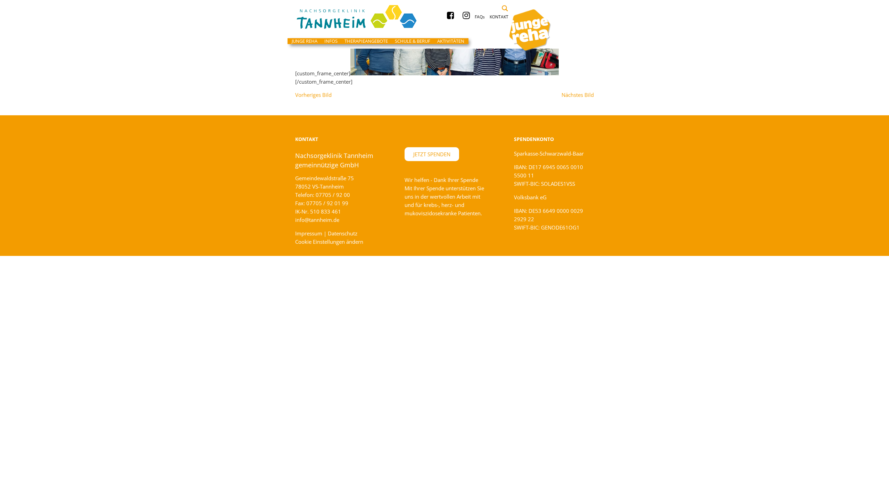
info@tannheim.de (317, 219)
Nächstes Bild (578, 94)
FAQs (480, 17)
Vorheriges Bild (313, 94)
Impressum (308, 233)
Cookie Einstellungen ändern (329, 241)
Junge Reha (361, 17)
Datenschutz (342, 233)
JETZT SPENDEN (431, 154)
